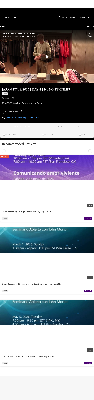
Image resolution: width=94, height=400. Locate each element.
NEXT (89, 26)
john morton (33, 117)
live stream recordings (17, 117)
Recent (73, 17)
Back (4, 26)
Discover (86, 17)
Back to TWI (10, 17)
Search (64, 17)
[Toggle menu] (4, 3)
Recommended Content (68, 127)
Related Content (22, 127)
